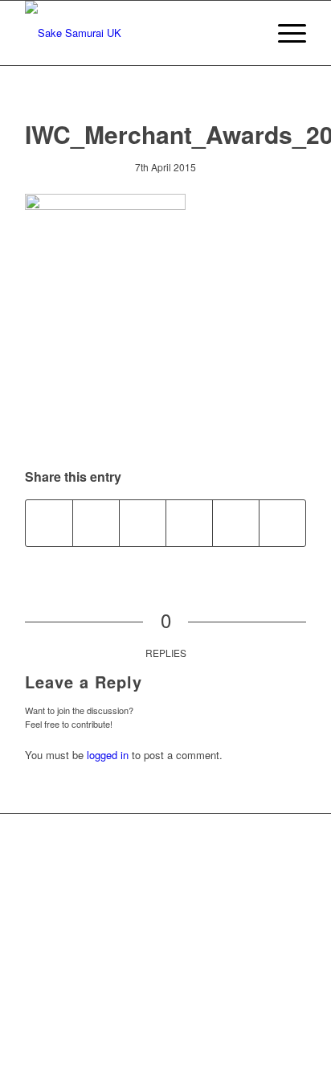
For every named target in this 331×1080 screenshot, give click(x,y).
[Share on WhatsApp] (143, 522)
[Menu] (284, 33)
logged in (108, 754)
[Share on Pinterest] (189, 522)
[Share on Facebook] (49, 522)
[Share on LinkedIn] (236, 522)
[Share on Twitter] (96, 522)
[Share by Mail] (282, 522)
